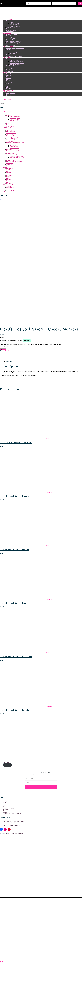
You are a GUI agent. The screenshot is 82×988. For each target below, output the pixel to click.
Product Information (8, 802)
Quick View (49, 438)
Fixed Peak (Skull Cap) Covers (17, 63)
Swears (5, 72)
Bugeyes (8, 20)
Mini (7, 79)
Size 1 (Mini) (9, 35)
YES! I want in (41, 787)
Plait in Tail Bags (14, 52)
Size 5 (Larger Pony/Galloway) (13, 41)
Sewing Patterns (10, 93)
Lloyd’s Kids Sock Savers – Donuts (14, 603)
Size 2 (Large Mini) (10, 37)
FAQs (4, 805)
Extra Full (8, 89)
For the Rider (6, 57)
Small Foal (8, 75)
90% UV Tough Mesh (15, 23)
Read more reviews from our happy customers (11, 833)
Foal (7, 76)
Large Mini (9, 80)
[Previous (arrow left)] (0, 961)
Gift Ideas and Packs (8, 90)
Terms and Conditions (8, 808)
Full (7, 87)
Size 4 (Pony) (9, 39)
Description (9, 361)
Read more (7, 765)
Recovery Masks (10, 31)
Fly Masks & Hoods (8, 19)
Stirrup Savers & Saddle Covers (14, 56)
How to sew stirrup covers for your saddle (13, 821)
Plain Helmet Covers (15, 60)
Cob (7, 86)
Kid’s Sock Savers (10, 71)
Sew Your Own (7, 91)
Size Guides (6, 801)
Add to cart (3, 349)
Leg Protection (7, 33)
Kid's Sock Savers (9, 351)
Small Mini (8, 78)
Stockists (5, 811)
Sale (4, 97)
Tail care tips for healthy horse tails (12, 825)
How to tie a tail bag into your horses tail (13, 822)
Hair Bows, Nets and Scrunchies (14, 67)
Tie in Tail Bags (13, 50)
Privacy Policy (34, 897)
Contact (5, 812)
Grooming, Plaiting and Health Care (15, 48)
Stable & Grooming (8, 46)
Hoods (8, 29)
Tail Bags (8, 49)
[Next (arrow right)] (2, 961)
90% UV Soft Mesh (14, 24)
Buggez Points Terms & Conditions (12, 813)
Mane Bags (9, 54)
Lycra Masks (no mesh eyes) (13, 30)
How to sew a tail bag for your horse (12, 824)
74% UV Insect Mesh (15, 26)
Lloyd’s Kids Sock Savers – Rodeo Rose (16, 656)
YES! (80, 3)
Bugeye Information (15, 22)
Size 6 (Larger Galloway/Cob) (13, 42)
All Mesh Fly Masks (11, 27)
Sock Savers (9, 69)
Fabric (7, 94)
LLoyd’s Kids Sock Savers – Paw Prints (16, 442)
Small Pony (9, 82)
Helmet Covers (10, 59)
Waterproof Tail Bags (15, 53)
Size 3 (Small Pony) (11, 38)
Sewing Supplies (10, 95)
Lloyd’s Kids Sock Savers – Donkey (14, 496)
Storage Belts (9, 68)
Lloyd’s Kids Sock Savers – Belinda (14, 710)
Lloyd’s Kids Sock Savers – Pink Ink (14, 549)
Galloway (8, 84)
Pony (7, 83)
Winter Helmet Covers (15, 64)
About (4, 806)
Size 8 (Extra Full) (10, 45)
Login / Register (7, 99)
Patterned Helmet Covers (16, 61)
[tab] (43, 361)
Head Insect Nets (10, 65)
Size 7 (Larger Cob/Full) (12, 44)
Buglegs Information (11, 34)
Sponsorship (6, 809)
